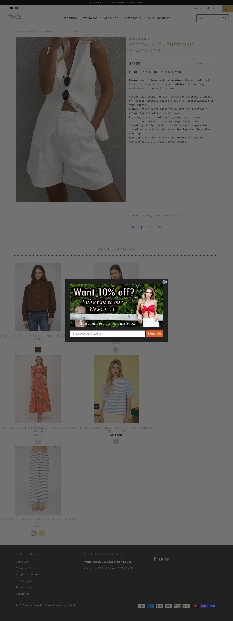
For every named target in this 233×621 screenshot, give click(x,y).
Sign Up (155, 333)
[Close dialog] (164, 282)
